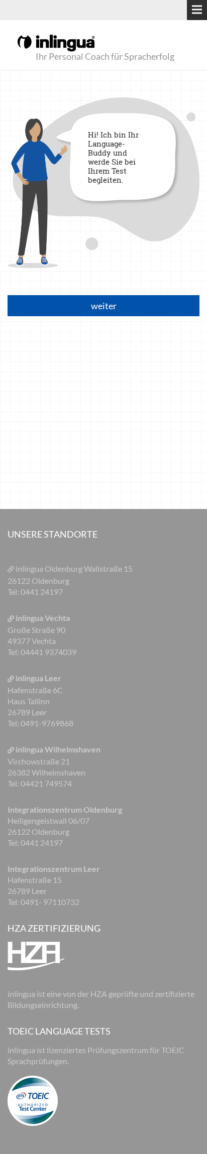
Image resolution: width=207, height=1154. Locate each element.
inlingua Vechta (43, 617)
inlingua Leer (38, 678)
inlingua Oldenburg (50, 568)
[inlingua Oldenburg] (56, 42)
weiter (104, 305)
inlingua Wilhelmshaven (58, 749)
